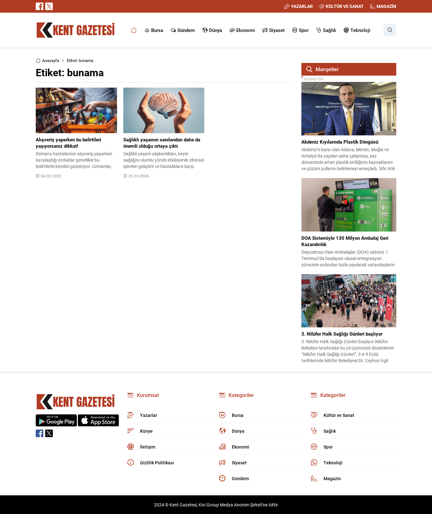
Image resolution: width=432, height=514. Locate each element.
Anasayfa (50, 60)
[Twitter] (49, 6)
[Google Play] (56, 423)
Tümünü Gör (312, 79)
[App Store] (98, 423)
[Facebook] (39, 6)
